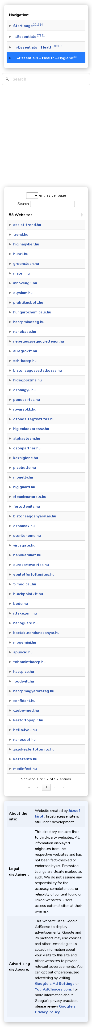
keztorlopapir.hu (28, 720)
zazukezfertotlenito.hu (33, 749)
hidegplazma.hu (27, 380)
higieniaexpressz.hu (31, 428)
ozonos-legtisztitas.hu (33, 419)
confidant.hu (24, 700)
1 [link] (46, 787)
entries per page (52, 195)
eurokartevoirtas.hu (31, 564)
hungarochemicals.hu (32, 312)
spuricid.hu (23, 652)
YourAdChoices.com (53, 989)
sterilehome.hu (27, 535)
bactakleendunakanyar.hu (36, 632)
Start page (28, 25)
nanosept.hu (24, 739)
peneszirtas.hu (26, 399)
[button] (81, 215)
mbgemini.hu (24, 642)
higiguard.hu (24, 487)
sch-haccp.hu (25, 360)
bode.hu (20, 603)
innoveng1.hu (25, 283)
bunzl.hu (20, 254)
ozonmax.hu (24, 526)
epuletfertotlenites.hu (33, 574)
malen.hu (21, 273)
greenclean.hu (26, 263)
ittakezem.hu (25, 613)
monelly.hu (23, 477)
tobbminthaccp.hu (29, 662)
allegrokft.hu (25, 351)
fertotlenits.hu (26, 506)
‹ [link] (37, 787)
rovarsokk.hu (24, 409)
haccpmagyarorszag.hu (33, 691)
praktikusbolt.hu (28, 302)
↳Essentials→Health (37, 47)
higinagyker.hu (26, 244)
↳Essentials (29, 36)
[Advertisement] (46, 136)
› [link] (54, 787)
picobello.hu (24, 467)
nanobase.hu (24, 331)
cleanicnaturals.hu (29, 496)
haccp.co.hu (23, 671)
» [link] (63, 787)
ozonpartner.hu (27, 448)
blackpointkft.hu (28, 594)
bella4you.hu (25, 730)
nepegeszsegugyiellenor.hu (38, 341)
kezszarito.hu (25, 759)
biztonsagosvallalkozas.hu (37, 370)
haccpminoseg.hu (28, 322)
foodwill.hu (23, 681)
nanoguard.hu (25, 623)
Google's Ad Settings (55, 983)
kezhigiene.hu (25, 458)
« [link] (29, 787)
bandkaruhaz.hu (27, 555)
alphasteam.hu (26, 438)
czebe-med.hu (26, 710)
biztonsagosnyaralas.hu (34, 516)
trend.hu (20, 234)
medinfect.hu (25, 768)
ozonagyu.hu (24, 390)
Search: (23, 203)
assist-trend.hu (27, 224)
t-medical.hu (24, 584)
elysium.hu (23, 292)
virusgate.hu (24, 545)
